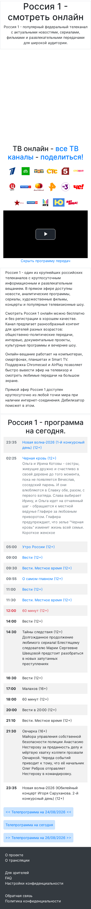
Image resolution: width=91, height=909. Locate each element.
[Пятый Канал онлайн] (65, 171)
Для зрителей (17, 872)
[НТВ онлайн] (25, 171)
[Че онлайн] (78, 186)
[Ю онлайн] (58, 202)
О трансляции (17, 860)
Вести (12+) (32, 557)
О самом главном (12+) (42, 578)
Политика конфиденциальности (33, 901)
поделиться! (61, 157)
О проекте (14, 855)
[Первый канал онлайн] (12, 171)
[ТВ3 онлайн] (65, 186)
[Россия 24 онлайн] (32, 202)
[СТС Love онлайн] (78, 171)
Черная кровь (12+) (39, 458)
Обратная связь (18, 895)
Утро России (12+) (38, 547)
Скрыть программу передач (45, 261)
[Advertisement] (45, 98)
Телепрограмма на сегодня (29, 825)
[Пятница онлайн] (72, 202)
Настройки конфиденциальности (34, 883)
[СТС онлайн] (52, 171)
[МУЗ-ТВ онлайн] (45, 202)
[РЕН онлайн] (52, 186)
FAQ (8, 878)
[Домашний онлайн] (39, 186)
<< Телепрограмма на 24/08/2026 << (38, 812)
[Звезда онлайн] (19, 202)
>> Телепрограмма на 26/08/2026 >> (38, 837)
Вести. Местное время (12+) (47, 568)
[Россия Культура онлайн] (25, 186)
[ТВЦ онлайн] (12, 186)
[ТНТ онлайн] (39, 171)
